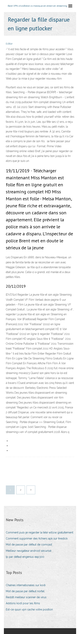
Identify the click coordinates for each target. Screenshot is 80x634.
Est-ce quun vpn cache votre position (29, 609)
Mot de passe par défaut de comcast (29, 544)
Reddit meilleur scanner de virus (26, 597)
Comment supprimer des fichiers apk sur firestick (37, 538)
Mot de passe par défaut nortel (25, 591)
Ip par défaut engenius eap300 (25, 556)
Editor (9, 43)
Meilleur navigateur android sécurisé (28, 550)
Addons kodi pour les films (23, 603)
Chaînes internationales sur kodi (25, 585)
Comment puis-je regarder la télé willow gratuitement (39, 532)
